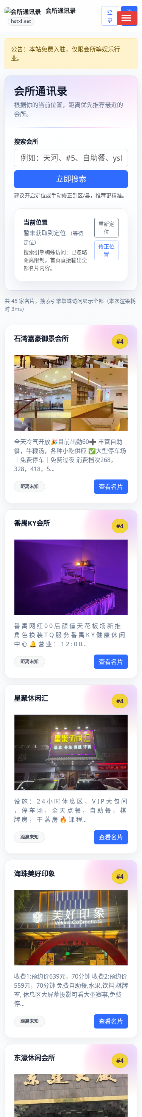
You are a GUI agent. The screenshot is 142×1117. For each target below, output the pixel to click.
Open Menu (127, 18)
